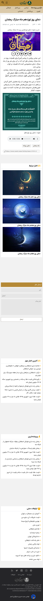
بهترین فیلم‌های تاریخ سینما (30, 521)
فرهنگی (8, 8)
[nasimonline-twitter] (17, 570)
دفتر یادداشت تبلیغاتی (32, 540)
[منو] (6, 3)
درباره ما (29, 574)
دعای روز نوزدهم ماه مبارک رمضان (22, 19)
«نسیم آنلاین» (17, 585)
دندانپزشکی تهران (33, 536)
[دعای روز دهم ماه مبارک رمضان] (21, 182)
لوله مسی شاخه (34, 559)
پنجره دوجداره (34, 532)
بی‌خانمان (30, 11)
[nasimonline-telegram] (31, 570)
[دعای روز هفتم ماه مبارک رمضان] (21, 239)
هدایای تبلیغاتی (34, 529)
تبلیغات (13, 574)
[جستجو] (2, 2)
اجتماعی (20, 11)
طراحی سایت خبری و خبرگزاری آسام (19, 597)
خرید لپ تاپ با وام (33, 551)
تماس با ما (21, 574)
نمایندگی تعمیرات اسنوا (31, 548)
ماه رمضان (36, 146)
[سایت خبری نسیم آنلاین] (25, 3)
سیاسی (26, 8)
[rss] (12, 570)
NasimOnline (20, 589)
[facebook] (17, 54)
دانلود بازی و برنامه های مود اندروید (27, 555)
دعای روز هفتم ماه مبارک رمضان (29, 253)
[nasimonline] (21, 570)
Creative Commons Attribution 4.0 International (26, 590)
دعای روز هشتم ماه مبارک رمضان (28, 225)
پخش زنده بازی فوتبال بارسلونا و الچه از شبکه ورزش (22, 386)
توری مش (36, 525)
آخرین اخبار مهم (31, 361)
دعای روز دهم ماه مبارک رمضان (29, 197)
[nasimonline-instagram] (26, 570)
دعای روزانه (26, 146)
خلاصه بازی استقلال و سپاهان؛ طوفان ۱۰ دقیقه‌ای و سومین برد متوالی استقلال (23, 367)
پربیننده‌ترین (33, 436)
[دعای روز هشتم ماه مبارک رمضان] (21, 211)
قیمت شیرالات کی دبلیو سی (30, 517)
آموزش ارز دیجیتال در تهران (30, 513)
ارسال (21, 319)
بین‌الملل (17, 8)
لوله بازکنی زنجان (33, 544)
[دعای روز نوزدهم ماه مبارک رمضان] (21, 41)
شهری (38, 11)
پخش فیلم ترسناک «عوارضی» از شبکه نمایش (24, 448)
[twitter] (26, 54)
